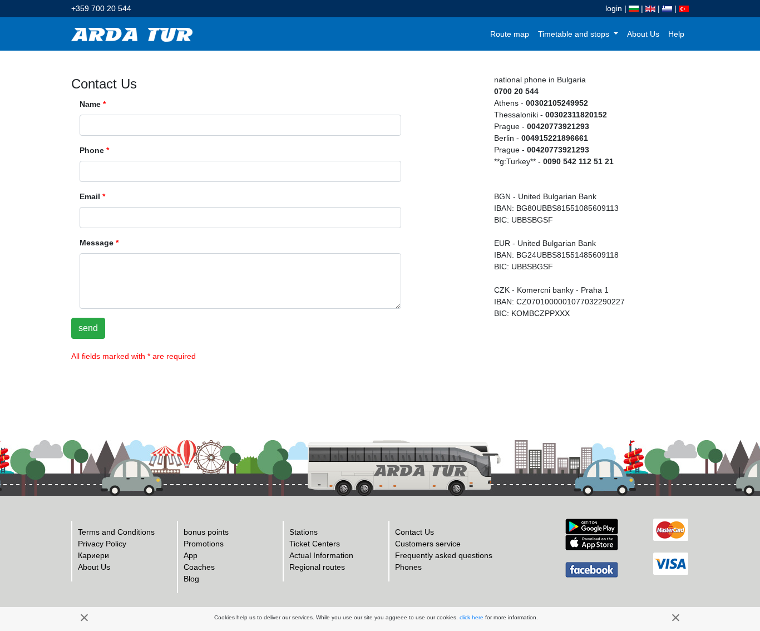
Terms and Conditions (116, 532)
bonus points (206, 532)
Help (676, 33)
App (191, 555)
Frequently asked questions (443, 555)
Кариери (93, 555)
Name (93, 104)
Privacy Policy (102, 543)
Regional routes (317, 567)
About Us (643, 33)
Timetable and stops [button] (574, 33)
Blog (191, 578)
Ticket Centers (314, 543)
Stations (303, 532)
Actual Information (321, 555)
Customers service (428, 543)
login (613, 8)
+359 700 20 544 (101, 8)
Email (92, 196)
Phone (94, 150)
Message (99, 242)
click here (471, 617)
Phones (408, 567)
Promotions (204, 543)
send (88, 328)
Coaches (199, 567)
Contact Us (414, 532)
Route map (509, 33)
